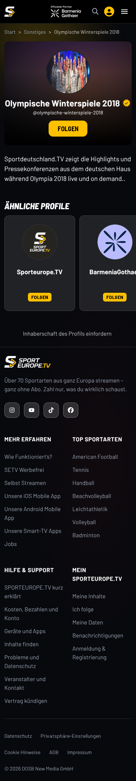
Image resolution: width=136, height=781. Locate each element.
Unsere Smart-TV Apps (32, 530)
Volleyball (84, 522)
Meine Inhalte (89, 596)
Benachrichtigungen (98, 635)
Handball (83, 482)
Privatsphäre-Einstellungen (71, 736)
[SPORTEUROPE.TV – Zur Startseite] (9, 12)
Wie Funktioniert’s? (28, 456)
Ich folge (83, 609)
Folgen (68, 129)
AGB (54, 752)
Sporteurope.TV (40, 272)
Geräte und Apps (25, 631)
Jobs (10, 544)
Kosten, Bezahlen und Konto (31, 614)
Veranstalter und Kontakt (25, 683)
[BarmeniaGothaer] (115, 241)
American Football (95, 456)
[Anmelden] (109, 12)
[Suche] (95, 11)
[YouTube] (31, 410)
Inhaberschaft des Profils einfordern (67, 333)
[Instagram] (12, 410)
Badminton (86, 535)
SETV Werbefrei (24, 469)
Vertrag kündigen (25, 700)
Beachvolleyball (92, 496)
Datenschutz (18, 736)
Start (10, 32)
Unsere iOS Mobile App (32, 496)
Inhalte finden (21, 644)
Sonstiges (35, 32)
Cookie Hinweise (22, 752)
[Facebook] (70, 410)
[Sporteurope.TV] (39, 241)
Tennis (81, 469)
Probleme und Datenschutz (21, 661)
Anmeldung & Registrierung (90, 653)
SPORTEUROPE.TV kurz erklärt (33, 592)
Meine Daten (88, 622)
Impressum (79, 752)
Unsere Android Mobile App (32, 513)
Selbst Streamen (25, 482)
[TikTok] (51, 410)
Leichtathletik (90, 509)
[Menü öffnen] (124, 12)
